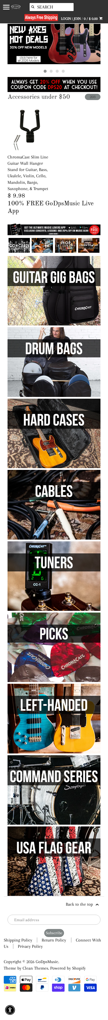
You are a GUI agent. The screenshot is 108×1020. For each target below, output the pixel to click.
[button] (10, 1010)
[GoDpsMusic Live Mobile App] (65, 251)
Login (66, 19)
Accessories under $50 (39, 97)
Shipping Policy (18, 940)
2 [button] (50, 71)
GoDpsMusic (47, 961)
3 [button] (57, 71)
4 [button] (63, 71)
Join (77, 19)
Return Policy (54, 940)
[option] (54, 44)
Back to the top (80, 904)
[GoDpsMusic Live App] (19, 251)
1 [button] (44, 71)
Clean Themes (35, 968)
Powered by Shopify (68, 968)
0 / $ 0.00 (91, 19)
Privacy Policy (30, 946)
